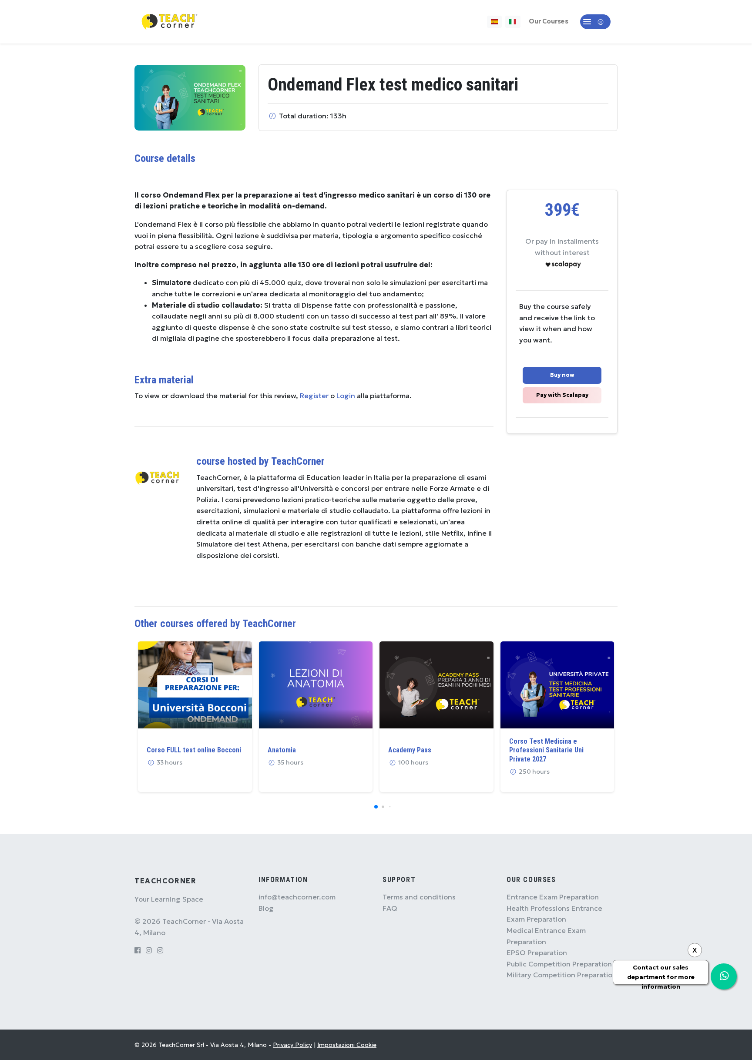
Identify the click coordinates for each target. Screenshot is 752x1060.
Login (345, 395)
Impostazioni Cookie (346, 1045)
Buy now (562, 375)
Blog (266, 908)
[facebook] (137, 950)
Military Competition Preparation (562, 974)
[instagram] (149, 950)
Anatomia (282, 750)
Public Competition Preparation (559, 963)
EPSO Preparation (537, 952)
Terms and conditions (419, 896)
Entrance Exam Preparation (553, 896)
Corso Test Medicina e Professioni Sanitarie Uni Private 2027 (546, 750)
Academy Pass (409, 750)
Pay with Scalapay (562, 395)
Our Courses (548, 21)
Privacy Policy (292, 1045)
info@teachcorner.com (297, 896)
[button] (595, 21)
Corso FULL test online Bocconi (194, 750)
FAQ (390, 908)
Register (314, 395)
